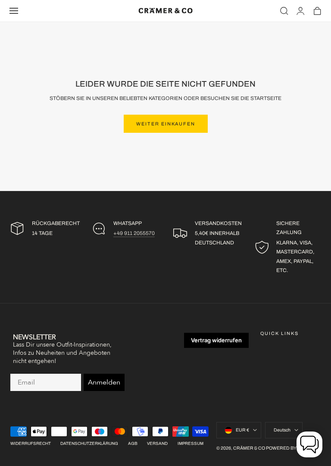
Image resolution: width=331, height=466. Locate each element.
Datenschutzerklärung (89, 443)
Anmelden (104, 382)
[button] (13, 10)
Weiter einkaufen (165, 123)
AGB (132, 443)
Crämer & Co (249, 448)
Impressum (190, 443)
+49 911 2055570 (134, 233)
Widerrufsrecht (30, 443)
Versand (157, 443)
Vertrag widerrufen (216, 340)
